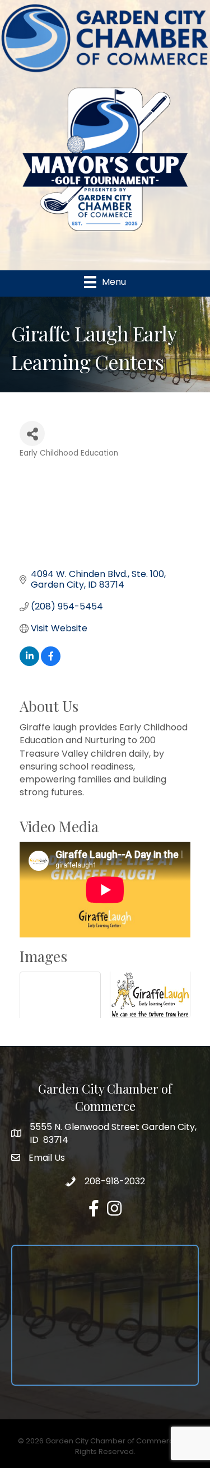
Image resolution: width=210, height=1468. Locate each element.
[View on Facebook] (50, 662)
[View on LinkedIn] (29, 662)
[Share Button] (32, 433)
